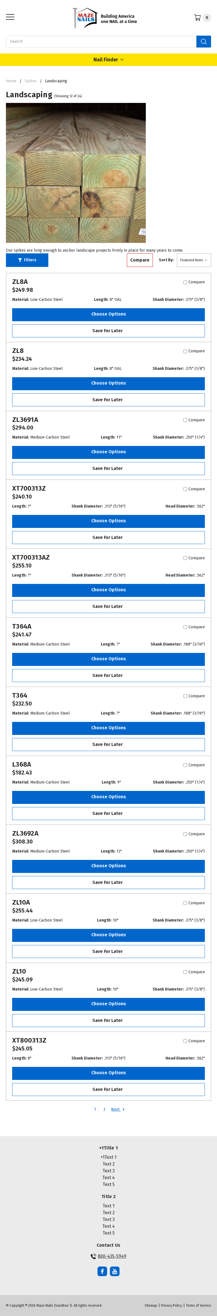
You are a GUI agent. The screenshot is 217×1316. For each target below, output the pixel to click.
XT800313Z (29, 1040)
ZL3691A (25, 420)
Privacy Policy (171, 1306)
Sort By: (166, 260)
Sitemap (151, 1306)
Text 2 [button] (109, 1164)
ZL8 (18, 351)
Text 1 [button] (108, 1206)
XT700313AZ (31, 557)
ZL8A (20, 282)
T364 (19, 695)
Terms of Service (198, 1306)
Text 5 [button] (109, 1184)
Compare (139, 260)
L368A (21, 764)
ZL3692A (25, 833)
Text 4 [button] (108, 1177)
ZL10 (19, 971)
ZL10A (21, 902)
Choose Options (108, 314)
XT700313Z (29, 488)
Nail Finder (106, 60)
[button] (27, 260)
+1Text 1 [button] (108, 1157)
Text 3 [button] (109, 1170)
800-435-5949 (112, 1256)
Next (116, 1109)
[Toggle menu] (8, 17)
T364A (21, 626)
